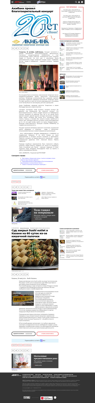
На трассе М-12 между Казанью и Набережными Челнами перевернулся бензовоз (72, 35)
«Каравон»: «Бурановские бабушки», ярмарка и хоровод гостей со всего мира (48, 193)
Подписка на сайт (26, 376)
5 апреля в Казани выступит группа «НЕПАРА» (24, 193)
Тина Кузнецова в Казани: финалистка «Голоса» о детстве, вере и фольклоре (25, 203)
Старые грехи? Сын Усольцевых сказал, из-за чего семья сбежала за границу (74, 68)
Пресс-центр (38, 374)
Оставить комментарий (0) (47, 170)
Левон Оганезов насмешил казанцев (33, 164)
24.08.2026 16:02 (15, 228)
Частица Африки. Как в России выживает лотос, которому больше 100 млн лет (74, 54)
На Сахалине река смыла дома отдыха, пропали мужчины (73, 82)
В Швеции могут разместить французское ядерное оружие (73, 91)
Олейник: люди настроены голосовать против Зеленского (73, 96)
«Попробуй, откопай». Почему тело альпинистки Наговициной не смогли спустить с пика (74, 44)
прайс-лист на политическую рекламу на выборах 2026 (35, 377)
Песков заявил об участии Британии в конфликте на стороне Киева (74, 77)
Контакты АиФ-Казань (38, 376)
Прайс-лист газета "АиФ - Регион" (52, 376)
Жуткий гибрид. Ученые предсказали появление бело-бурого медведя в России (74, 236)
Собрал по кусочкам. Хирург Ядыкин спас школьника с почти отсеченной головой (74, 256)
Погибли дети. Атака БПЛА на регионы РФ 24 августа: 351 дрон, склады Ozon (71, 17)
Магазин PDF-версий (47, 374)
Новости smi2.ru (16, 222)
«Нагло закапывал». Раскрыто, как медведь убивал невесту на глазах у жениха (74, 232)
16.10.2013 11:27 (15, 6)
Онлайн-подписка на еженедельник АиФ (63, 374)
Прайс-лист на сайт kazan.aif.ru (69, 376)
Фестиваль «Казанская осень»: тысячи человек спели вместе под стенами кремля (37, 159)
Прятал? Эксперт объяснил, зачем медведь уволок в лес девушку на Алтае (74, 63)
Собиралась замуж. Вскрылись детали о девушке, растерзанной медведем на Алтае (73, 246)
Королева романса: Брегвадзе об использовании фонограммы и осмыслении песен (36, 162)
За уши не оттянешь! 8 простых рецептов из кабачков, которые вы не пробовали (74, 241)
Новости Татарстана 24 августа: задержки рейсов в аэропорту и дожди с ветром (72, 23)
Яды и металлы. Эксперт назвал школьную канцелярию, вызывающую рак (73, 251)
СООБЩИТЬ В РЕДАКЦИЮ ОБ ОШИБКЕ (58, 377)
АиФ (23, 271)
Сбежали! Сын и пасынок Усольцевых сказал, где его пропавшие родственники (74, 49)
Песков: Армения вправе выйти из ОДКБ (73, 86)
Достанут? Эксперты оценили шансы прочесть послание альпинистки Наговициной (74, 58)
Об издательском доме (27, 374)
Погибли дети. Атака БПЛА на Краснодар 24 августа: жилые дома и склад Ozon (71, 11)
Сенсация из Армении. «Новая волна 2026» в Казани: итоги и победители (71, 29)
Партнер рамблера (35, 397)
